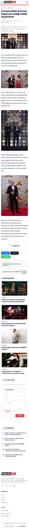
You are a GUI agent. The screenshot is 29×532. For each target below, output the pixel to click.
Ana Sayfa (4, 8)
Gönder (20, 415)
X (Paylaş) (14, 253)
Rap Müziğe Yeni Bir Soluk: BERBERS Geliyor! (14, 444)
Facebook (6, 253)
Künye (2, 494)
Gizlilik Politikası (5, 510)
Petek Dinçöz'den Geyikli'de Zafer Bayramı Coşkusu (14, 439)
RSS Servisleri (4, 502)
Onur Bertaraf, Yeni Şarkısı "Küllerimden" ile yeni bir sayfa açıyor (15, 450)
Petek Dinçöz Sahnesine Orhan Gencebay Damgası (13, 455)
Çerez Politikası (5, 516)
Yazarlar (3, 497)
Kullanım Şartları (5, 513)
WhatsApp (6, 256)
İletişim (3, 500)
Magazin (11, 8)
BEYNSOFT (23, 526)
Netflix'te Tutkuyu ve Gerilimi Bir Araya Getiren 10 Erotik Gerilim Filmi (15, 433)
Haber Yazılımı (10, 526)
